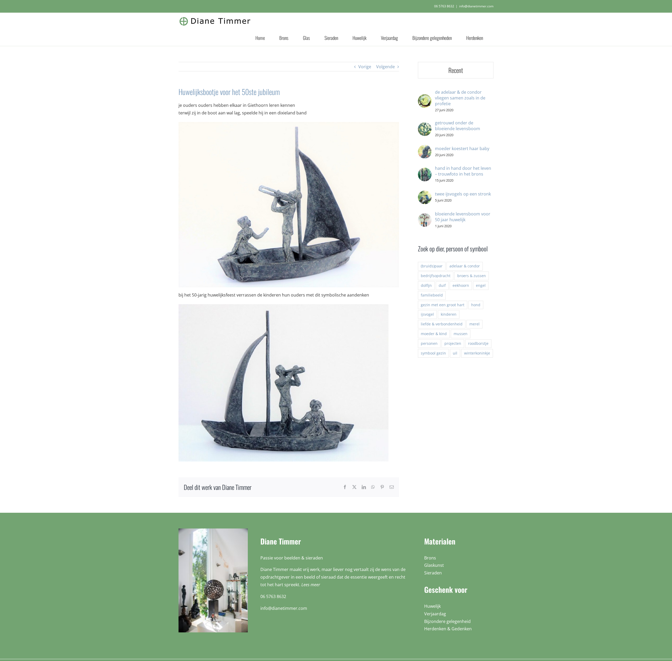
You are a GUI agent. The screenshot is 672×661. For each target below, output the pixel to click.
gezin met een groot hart (442, 304)
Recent (455, 70)
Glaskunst (434, 565)
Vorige (364, 67)
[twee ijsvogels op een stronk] (425, 194)
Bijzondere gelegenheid (447, 621)
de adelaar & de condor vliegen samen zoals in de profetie (460, 98)
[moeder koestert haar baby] (425, 148)
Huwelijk (432, 606)
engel (481, 285)
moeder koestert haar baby (462, 148)
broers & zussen (471, 275)
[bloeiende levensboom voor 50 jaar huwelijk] (425, 217)
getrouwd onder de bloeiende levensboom (457, 125)
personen (429, 343)
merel (474, 323)
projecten (452, 343)
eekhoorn (461, 285)
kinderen (448, 314)
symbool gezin (433, 353)
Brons (430, 558)
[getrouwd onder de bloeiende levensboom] (425, 126)
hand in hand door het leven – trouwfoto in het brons (463, 171)
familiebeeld (432, 295)
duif (442, 285)
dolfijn (426, 285)
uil (455, 353)
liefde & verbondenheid (442, 323)
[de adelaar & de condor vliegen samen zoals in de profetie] (425, 98)
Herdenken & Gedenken (448, 629)
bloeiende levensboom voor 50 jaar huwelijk (462, 217)
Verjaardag (435, 614)
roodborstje (478, 343)
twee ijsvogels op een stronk (463, 194)
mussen (461, 333)
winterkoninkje (477, 353)
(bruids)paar (432, 265)
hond (475, 304)
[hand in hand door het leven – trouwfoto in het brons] (425, 171)
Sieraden (433, 573)
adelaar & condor (464, 265)
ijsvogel (427, 314)
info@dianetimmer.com (476, 6)
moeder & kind (434, 333)
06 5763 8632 (444, 6)
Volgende (385, 67)
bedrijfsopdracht (435, 275)
